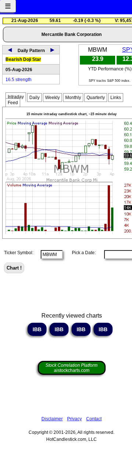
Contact (94, 418)
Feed (13, 102)
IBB (37, 329)
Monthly (73, 97)
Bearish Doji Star (23, 59)
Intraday (16, 96)
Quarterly (96, 97)
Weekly (52, 97)
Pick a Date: (81, 252)
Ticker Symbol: (18, 252)
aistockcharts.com (71, 368)
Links (115, 97)
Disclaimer (52, 418)
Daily (34, 97)
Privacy (74, 418)
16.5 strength (19, 79)
